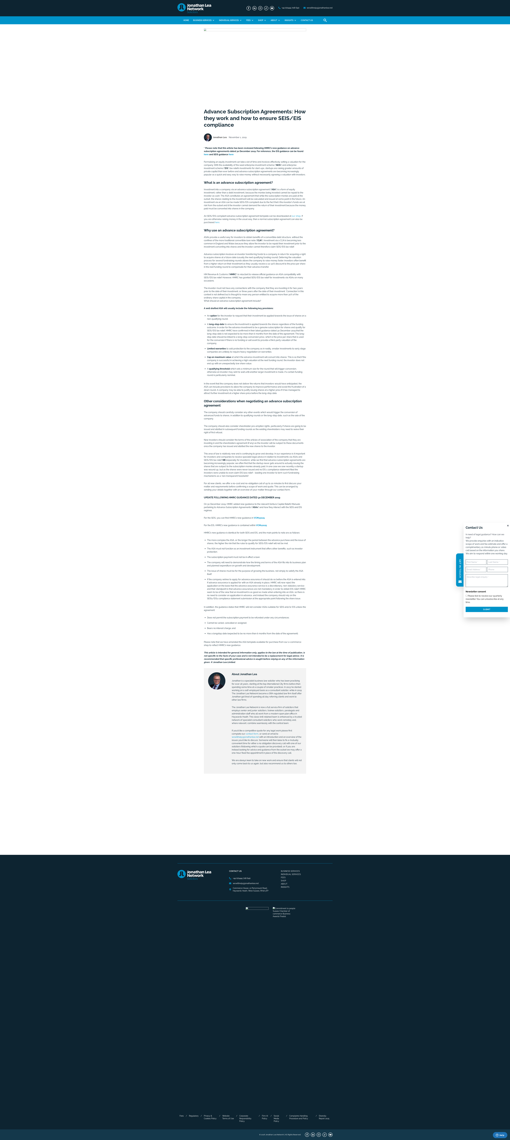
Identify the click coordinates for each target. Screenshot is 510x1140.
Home (186, 20)
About (274, 20)
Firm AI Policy (265, 1117)
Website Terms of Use (228, 1117)
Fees (248, 20)
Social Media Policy (276, 1118)
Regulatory (194, 1116)
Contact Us (307, 20)
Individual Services (229, 20)
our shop (296, 216)
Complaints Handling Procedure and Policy (298, 1117)
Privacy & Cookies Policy (210, 1117)
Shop (260, 20)
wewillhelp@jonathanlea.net (245, 737)
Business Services (202, 20)
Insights (289, 20)
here (206, 154)
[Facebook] (248, 8)
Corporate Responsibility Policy (245, 1118)
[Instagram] (260, 8)
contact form (252, 734)
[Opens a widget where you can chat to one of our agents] (500, 1135)
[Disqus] (255, 811)
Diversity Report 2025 (324, 1117)
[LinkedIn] (254, 8)
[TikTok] (266, 8)
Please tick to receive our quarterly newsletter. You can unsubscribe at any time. (485, 598)
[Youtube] (272, 8)
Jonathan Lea (220, 137)
